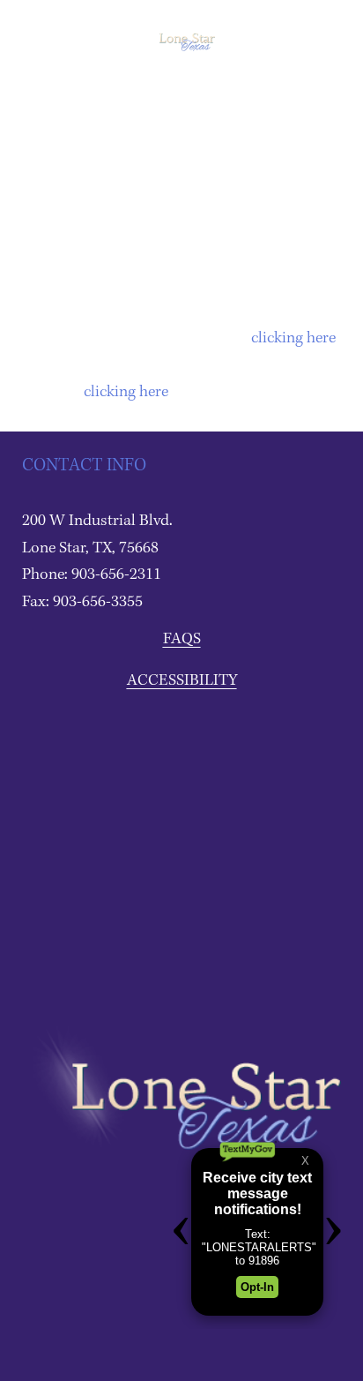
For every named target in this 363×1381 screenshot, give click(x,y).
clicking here (293, 338)
